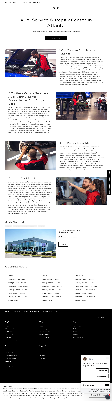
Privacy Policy (42, 395)
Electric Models (9, 334)
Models (7, 326)
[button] (95, 374)
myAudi (7, 350)
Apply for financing (78, 337)
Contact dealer (77, 326)
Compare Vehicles (44, 337)
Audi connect (9, 364)
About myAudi (9, 352)
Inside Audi (8, 337)
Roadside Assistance (11, 366)
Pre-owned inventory (44, 331)
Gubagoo (99, 389)
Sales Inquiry (102, 371)
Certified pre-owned (44, 334)
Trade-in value (77, 329)
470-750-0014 (33, 312)
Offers (41, 326)
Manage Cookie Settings (99, 395)
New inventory (43, 329)
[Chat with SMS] (107, 385)
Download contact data (69, 237)
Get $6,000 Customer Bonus (109, 182)
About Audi (42, 352)
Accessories (8, 361)
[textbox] (95, 385)
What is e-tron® (10, 329)
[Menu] (6, 8)
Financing (75, 334)
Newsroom (42, 355)
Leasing (75, 331)
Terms (108, 391)
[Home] (56, 8)
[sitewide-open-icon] (106, 2)
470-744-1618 (34, 2)
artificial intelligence (93, 391)
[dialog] (56, 392)
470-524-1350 (51, 312)
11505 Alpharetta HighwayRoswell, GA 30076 (70, 231)
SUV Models (9, 331)
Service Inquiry (102, 376)
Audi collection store (11, 358)
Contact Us (42, 350)
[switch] (107, 396)
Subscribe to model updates (13, 340)
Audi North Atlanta (11, 2)
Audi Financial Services (11, 355)
